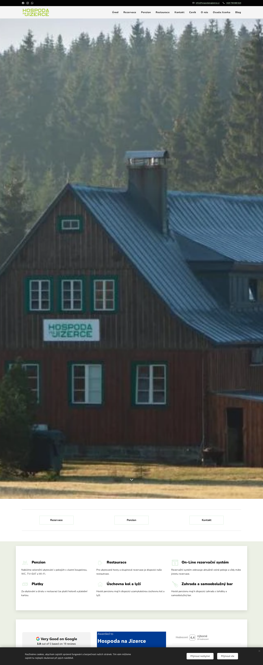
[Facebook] (23, 3)
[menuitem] (116, 12)
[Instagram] (28, 3)
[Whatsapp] (32, 3)
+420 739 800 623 (233, 3)
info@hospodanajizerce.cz (207, 3)
